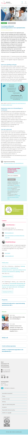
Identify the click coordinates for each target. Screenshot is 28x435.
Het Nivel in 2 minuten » (9, 388)
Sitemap (4, 401)
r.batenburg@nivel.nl (9, 256)
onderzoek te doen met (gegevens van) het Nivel (13, 197)
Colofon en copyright (6, 412)
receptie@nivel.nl (6, 371)
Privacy (3, 396)
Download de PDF (7, 276)
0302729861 (7, 253)
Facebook (5, 377)
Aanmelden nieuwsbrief (7, 393)
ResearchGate (7, 377)
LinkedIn (2, 377)
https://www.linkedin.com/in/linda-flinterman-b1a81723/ (14, 236)
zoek (22, 3)
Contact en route (6, 399)
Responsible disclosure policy (8, 410)
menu (25, 3)
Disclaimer (4, 407)
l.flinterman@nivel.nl (9, 233)
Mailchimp (9, 189)
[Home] (9, 2)
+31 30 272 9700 (6, 370)
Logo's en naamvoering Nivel (8, 404)
